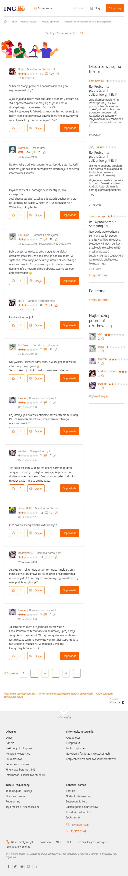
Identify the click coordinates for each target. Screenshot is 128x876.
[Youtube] (21, 866)
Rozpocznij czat (80, 824)
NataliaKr (24, 148)
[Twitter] (15, 866)
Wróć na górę (64, 717)
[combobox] (64, 33)
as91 (21, 300)
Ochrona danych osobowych (92, 842)
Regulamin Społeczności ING (20, 693)
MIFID (59, 842)
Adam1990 (25, 508)
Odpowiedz (69, 128)
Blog (97, 8)
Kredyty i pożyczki (29, 21)
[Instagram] (28, 866)
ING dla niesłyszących (22, 842)
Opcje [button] (38, 128)
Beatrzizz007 (26, 553)
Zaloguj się (114, 8)
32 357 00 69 (78, 831)
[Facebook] (8, 866)
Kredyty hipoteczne (51, 21)
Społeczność (45, 8)
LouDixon (23, 235)
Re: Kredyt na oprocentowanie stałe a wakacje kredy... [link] (88, 21)
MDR (69, 842)
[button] (13, 128)
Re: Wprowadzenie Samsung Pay (102, 224)
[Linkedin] (35, 866)
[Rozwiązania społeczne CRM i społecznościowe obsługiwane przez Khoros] (117, 701)
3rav (21, 69)
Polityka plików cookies (18, 846)
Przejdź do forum (99, 275)
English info (45, 842)
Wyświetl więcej (98, 396)
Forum (80, 8)
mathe (22, 451)
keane (22, 398)
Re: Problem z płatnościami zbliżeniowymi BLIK (103, 90)
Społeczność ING (5, 21)
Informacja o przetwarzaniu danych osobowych (66, 693)
